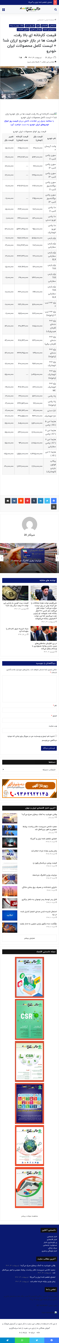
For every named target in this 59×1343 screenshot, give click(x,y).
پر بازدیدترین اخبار (50, 1242)
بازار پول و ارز (30, 26)
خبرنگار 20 (48, 58)
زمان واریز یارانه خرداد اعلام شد (40, 2)
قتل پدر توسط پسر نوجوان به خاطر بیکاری (39, 899)
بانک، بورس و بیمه (16, 26)
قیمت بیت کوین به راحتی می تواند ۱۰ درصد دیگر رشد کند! (15, 604)
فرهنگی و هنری (35, 30)
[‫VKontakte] (14, 500)
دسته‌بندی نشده (49, 30)
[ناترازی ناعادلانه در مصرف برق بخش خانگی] (9, 891)
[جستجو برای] (55, 10)
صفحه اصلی (49, 20)
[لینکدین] (40, 500)
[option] (29, 558)
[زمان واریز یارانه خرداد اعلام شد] (9, 855)
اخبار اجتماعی (52, 1236)
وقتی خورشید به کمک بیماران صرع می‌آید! (39, 814)
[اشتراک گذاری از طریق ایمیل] (7, 500)
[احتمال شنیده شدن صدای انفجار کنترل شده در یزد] (9, 915)
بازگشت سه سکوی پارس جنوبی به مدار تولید (38, 923)
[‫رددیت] (21, 500)
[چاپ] (54, 506)
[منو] (3, 10)
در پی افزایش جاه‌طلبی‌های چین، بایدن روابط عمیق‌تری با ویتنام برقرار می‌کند (44, 646)
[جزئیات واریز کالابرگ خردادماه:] (9, 879)
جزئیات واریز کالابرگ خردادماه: (29, 560)
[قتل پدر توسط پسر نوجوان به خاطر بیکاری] (9, 903)
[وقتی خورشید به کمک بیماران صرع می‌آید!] (9, 818)
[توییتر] (47, 500)
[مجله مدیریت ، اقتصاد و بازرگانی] (29, 9)
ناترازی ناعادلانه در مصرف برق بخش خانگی (39, 887)
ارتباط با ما (23, 1332)
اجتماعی (40, 20)
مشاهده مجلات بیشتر (29, 1216)
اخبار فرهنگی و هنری (49, 1251)
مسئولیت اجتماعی (50, 1245)
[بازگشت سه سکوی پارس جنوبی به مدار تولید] (9, 927)
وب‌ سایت (53, 726)
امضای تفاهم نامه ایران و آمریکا (43, 838)
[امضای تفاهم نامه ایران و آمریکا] (9, 842)
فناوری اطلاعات (23, 30)
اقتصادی (44, 26)
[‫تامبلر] (34, 500)
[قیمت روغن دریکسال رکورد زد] (9, 867)
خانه (38, 1332)
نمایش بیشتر (29, 938)
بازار (38, 26)
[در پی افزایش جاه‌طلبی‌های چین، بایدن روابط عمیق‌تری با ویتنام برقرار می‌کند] (44, 633)
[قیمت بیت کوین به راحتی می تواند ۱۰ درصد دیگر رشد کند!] (15, 593)
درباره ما (32, 1332)
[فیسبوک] (54, 500)
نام (55, 705)
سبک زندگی (52, 1248)
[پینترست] (27, 500)
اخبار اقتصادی (52, 1239)
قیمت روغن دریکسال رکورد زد (45, 863)
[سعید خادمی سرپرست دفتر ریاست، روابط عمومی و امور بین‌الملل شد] (9, 830)
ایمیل (54, 716)
